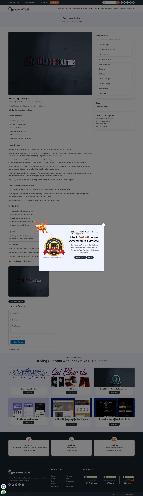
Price (90, 257)
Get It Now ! (80, 257)
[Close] (103, 225)
